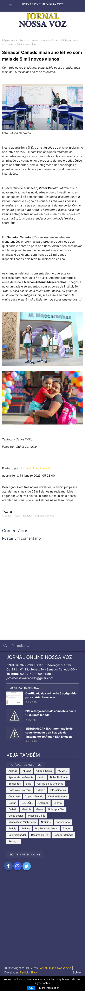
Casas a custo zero (19, 790)
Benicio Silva (28, 972)
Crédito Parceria (57, 796)
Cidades (7, 515)
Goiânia (26, 809)
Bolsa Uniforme (59, 777)
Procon (67, 828)
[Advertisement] (42, 921)
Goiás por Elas (56, 809)
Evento (58, 802)
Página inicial (10, 40)
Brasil (29, 783)
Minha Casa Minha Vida (22, 822)
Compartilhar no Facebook (8, 866)
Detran (12, 802)
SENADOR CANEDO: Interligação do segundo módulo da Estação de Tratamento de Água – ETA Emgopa (49, 732)
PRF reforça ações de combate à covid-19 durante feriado (51, 713)
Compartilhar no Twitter (26, 866)
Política (25, 828)
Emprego (43, 802)
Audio (41, 777)
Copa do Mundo (34, 796)
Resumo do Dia (39, 834)
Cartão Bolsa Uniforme (50, 783)
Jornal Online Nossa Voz (36, 468)
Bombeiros (14, 783)
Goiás (17, 515)
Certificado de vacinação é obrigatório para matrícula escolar (51, 695)
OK (31, 987)
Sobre (77, 972)
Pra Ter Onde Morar (46, 828)
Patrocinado (63, 822)
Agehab (12, 770)
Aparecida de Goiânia (20, 777)
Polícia (12, 828)
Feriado (12, 809)
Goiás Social (15, 815)
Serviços (13, 841)
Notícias (28, 515)
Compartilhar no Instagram (17, 866)
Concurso (14, 796)
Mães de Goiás (36, 815)
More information (49, 987)
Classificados (58, 790)
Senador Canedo (29, 40)
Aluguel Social (44, 770)
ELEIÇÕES (27, 802)
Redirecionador (17, 834)
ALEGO (26, 770)
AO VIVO (62, 770)
